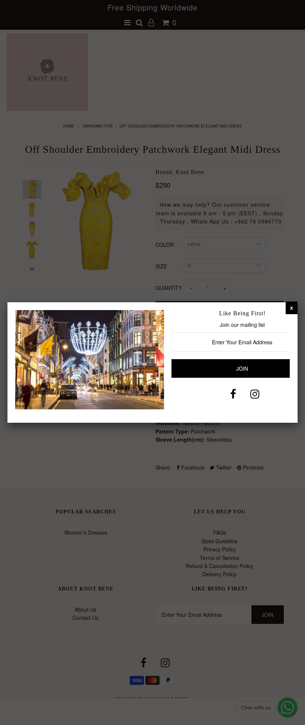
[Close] (292, 307)
